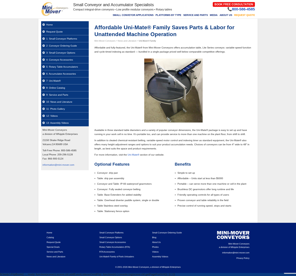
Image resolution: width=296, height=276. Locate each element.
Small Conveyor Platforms (111, 233)
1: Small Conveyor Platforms (61, 38)
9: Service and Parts (57, 94)
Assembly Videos (160, 256)
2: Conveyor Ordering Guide (61, 45)
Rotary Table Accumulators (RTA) (114, 247)
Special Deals (53, 247)
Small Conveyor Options (110, 237)
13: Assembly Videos (57, 122)
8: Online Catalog (55, 87)
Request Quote (244, 15)
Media (214, 15)
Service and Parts (195, 15)
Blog (154, 237)
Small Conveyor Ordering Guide (167, 233)
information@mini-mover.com (58, 164)
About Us (226, 15)
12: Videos (52, 115)
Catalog (50, 237)
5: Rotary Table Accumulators (62, 66)
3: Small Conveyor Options (60, 52)
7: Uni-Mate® (53, 80)
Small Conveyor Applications (133, 15)
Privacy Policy (242, 258)
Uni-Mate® (133, 154)
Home (49, 24)
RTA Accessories (107, 252)
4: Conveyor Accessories (59, 59)
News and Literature (56, 256)
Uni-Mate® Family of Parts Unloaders (116, 256)
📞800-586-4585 (241, 9)
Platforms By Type (168, 15)
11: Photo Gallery (55, 108)
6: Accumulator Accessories (61, 73)
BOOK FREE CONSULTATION (233, 4)
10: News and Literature (59, 101)
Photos (155, 247)
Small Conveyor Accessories (112, 242)
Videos (155, 252)
